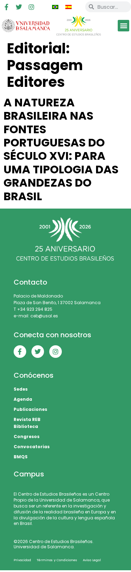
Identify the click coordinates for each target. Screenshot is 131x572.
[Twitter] (19, 7)
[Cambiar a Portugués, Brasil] (55, 7)
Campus (29, 474)
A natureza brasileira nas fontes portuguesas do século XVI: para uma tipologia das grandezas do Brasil (60, 149)
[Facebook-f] (6, 7)
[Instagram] (31, 7)
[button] (123, 25)
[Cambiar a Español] (68, 7)
